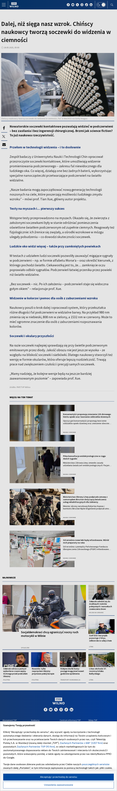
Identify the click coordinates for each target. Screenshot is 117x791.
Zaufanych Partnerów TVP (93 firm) (36, 747)
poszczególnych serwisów (96, 764)
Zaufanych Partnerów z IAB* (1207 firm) (81, 743)
